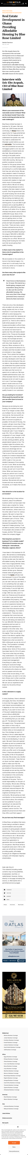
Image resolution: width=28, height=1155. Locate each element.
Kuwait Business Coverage (10, 1042)
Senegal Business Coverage (11, 1080)
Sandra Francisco (7, 42)
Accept (14, 1142)
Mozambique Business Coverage (12, 1075)
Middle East (5, 1033)
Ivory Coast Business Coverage (12, 1063)
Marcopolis (5, 1122)
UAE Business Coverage (10, 1049)
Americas (4, 1094)
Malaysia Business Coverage (11, 1108)
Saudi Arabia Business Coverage (12, 1047)
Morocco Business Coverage (11, 1073)
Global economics (7, 1118)
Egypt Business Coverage (10, 1056)
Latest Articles (6, 1113)
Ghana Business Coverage (10, 1061)
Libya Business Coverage (10, 1068)
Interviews (12, 904)
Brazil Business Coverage (10, 1097)
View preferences (14, 1151)
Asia (3, 1104)
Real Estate (20, 904)
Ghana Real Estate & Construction (12, 12)
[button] (18, 1127)
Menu (2, 3)
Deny (14, 1147)
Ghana (5, 904)
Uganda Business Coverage (11, 1087)
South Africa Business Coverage (12, 1082)
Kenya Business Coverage (10, 1066)
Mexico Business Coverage (11, 1099)
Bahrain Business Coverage (11, 1035)
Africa (4, 1054)
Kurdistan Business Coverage (11, 1040)
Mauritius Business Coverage (11, 1071)
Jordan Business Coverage (11, 1037)
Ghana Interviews (7, 11)
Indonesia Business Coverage (11, 1106)
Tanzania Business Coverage (11, 1085)
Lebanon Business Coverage (11, 1045)
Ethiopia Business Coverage (11, 1059)
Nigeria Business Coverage (11, 1078)
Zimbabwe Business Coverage (11, 1089)
